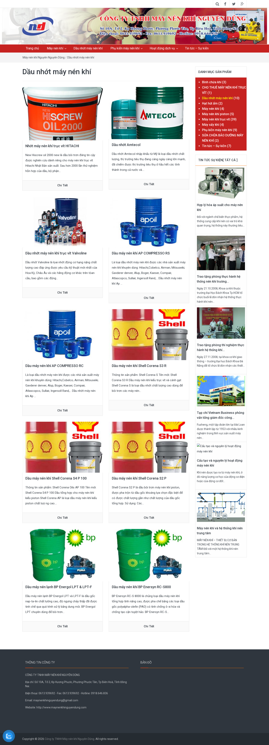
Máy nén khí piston (215, 114)
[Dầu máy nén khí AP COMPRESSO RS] (149, 222)
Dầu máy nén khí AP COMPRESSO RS (141, 253)
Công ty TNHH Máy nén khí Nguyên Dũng (69, 738)
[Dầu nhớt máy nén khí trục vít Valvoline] (62, 222)
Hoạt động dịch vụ (162, 48)
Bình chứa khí (211, 82)
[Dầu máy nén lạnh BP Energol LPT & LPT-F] (62, 555)
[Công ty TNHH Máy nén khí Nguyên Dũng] (173, 25)
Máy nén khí (55, 48)
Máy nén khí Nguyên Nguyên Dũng (44, 57)
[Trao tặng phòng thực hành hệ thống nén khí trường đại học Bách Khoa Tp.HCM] (221, 252)
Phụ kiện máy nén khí (124, 48)
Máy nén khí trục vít (216, 119)
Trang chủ (32, 48)
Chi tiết (62, 185)
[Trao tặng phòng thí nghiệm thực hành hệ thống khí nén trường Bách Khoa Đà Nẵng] (221, 322)
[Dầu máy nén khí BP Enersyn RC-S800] (149, 555)
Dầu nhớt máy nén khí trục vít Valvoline (56, 253)
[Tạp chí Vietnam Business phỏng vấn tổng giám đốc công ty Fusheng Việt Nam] (221, 391)
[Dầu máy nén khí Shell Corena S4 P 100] (62, 447)
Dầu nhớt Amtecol (126, 145)
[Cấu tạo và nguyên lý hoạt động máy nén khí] (221, 448)
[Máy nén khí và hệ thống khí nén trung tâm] (221, 506)
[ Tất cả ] (230, 160)
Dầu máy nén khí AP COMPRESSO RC (54, 366)
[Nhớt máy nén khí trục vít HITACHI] (62, 113)
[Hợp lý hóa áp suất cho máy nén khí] (221, 182)
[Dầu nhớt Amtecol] (149, 113)
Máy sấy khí (210, 125)
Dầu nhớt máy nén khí (88, 48)
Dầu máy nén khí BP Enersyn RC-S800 (141, 587)
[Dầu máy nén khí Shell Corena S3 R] (149, 334)
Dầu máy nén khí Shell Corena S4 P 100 (56, 478)
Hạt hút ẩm (210, 103)
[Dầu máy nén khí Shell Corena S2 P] (149, 447)
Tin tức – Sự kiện (197, 48)
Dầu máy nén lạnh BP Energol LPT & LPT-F (58, 587)
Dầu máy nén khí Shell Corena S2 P (139, 478)
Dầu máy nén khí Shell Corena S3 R (139, 366)
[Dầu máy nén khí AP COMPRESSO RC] (62, 334)
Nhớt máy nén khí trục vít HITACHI (52, 146)
